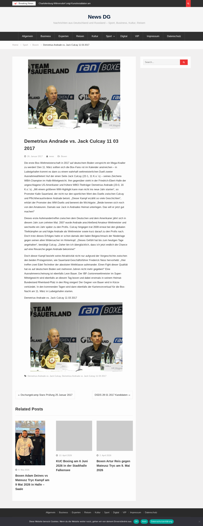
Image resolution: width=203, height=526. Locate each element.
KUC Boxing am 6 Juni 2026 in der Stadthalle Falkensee (72, 466)
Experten (64, 36)
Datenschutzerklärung (161, 521)
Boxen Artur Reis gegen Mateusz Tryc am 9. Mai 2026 (113, 466)
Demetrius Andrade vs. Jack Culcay (44, 376)
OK (136, 521)
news (51, 156)
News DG (99, 17)
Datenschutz (174, 36)
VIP (137, 36)
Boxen (64, 156)
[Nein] (199, 521)
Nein (144, 521)
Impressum (153, 36)
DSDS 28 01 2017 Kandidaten (111, 394)
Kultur (95, 36)
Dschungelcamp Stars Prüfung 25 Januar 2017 (46, 394)
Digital (123, 36)
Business (46, 36)
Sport (109, 36)
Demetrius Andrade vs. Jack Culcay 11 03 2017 (84, 376)
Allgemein (27, 36)
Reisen (80, 36)
